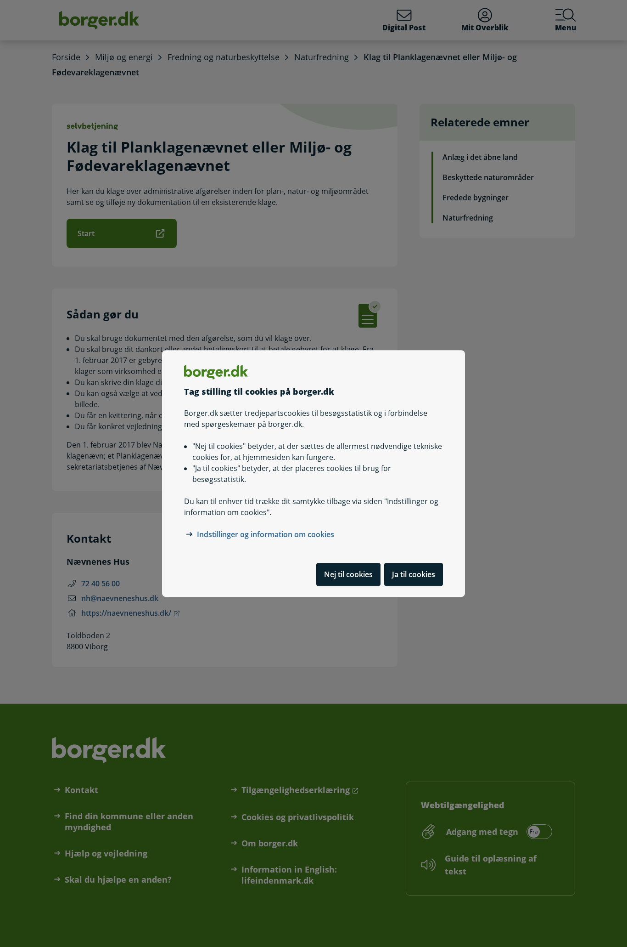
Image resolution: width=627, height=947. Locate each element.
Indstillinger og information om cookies (265, 534)
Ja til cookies (413, 574)
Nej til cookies (348, 574)
